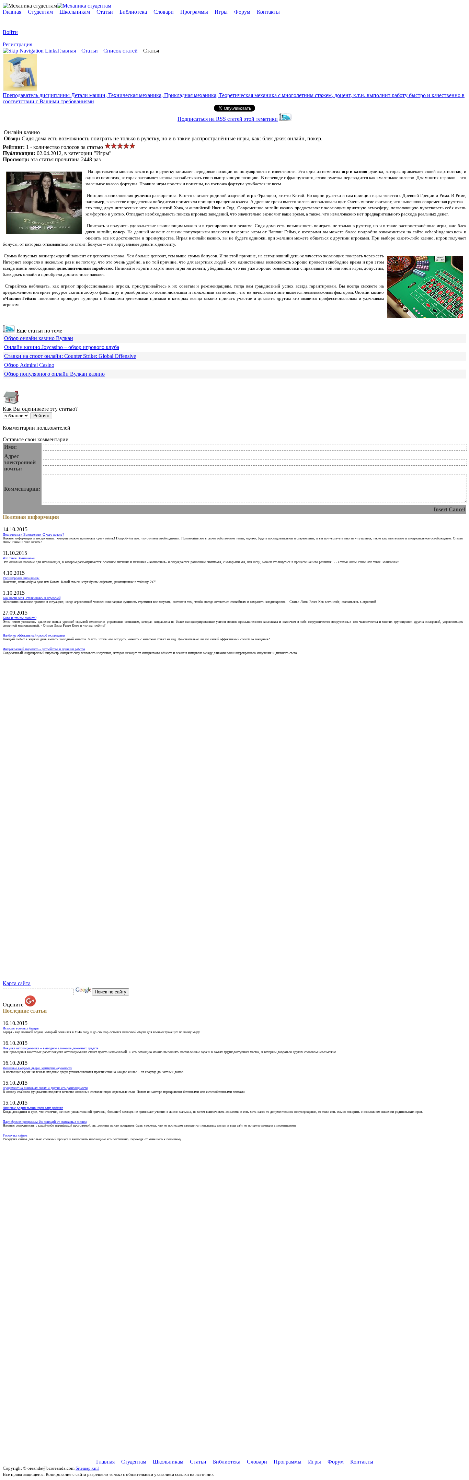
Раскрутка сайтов (15, 1135)
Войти (10, 32)
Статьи (104, 12)
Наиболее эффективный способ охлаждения (34, 635)
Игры (221, 12)
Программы (194, 12)
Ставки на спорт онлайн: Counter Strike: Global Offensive (70, 356)
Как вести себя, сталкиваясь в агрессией (31, 598)
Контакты (268, 12)
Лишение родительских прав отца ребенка (33, 1108)
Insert (440, 509)
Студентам (40, 12)
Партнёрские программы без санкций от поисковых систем (45, 1121)
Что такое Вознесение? (19, 558)
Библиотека (133, 12)
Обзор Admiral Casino (29, 365)
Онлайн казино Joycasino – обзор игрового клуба (61, 347)
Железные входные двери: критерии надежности (37, 1068)
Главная (12, 12)
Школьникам (74, 12)
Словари (163, 12)
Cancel (457, 509)
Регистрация (17, 44)
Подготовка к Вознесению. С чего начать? (33, 534)
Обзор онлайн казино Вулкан (38, 338)
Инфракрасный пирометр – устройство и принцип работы (44, 649)
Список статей (120, 51)
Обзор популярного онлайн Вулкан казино (54, 374)
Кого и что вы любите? (19, 618)
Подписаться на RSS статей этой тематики (228, 119)
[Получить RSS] (9, 331)
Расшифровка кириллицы (21, 578)
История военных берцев (21, 1028)
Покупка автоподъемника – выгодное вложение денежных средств (51, 1048)
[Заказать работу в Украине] (20, 89)
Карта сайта (17, 983)
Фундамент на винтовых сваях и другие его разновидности (45, 1088)
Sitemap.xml (87, 1468)
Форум (242, 12)
